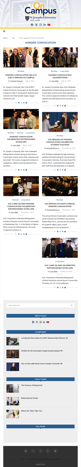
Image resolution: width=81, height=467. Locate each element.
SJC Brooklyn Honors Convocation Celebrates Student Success (60, 142)
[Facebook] (32, 24)
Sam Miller (55, 81)
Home (5, 38)
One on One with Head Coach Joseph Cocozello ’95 (41, 364)
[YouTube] (48, 24)
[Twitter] (33, 451)
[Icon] (21, 186)
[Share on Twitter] (21, 103)
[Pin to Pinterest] (23, 103)
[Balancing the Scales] (12, 401)
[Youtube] (55, 451)
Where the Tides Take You (31, 411)
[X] (36, 24)
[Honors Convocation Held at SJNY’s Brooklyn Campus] (21, 57)
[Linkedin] (48, 451)
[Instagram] (40, 24)
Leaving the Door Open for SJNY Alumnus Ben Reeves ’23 (44, 338)
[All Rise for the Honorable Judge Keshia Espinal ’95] (12, 354)
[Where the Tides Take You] (12, 414)
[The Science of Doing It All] (12, 388)
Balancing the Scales (29, 398)
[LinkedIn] (44, 24)
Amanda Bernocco (52, 148)
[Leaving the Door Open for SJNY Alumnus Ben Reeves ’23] (12, 341)
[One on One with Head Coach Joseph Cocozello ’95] (12, 367)
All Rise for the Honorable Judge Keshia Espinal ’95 (41, 351)
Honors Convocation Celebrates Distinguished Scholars (21, 139)
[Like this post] (16, 103)
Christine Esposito (16, 81)
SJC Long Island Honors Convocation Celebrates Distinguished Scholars (21, 206)
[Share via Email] (26, 103)
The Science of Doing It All (31, 385)
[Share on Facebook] (19, 103)
